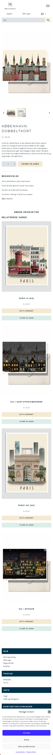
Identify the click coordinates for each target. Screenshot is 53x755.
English (9, 14)
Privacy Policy (31, 752)
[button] (49, 712)
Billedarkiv (7, 680)
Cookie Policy (20, 752)
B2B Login (27, 14)
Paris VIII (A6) (26, 505)
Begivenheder (8, 663)
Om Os (6, 683)
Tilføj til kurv (30, 164)
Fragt (5, 696)
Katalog (6, 666)
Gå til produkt (26, 311)
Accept (26, 733)
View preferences (26, 746)
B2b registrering (9, 657)
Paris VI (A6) (26, 298)
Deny (26, 739)
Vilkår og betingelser (11, 699)
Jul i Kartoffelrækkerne (26, 402)
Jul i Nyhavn (26, 609)
